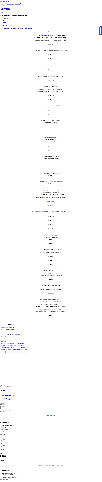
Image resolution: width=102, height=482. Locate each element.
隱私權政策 (58, 465)
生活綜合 (10, 18)
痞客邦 (7, 395)
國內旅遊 (10, 398)
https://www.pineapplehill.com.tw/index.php (11, 334)
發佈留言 (2, 411)
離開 (7, 479)
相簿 (4, 20)
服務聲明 (62, 465)
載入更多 (2, 404)
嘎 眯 (1, 388)
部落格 (4, 22)
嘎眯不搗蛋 (5, 9)
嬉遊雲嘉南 (10, 399)
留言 (10, 395)
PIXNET (42, 465)
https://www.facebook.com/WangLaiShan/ (11, 336)
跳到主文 (2, 12)
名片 (4, 23)
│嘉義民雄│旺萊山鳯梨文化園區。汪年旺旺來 (17, 28)
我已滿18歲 (3, 479)
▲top (1, 401)
